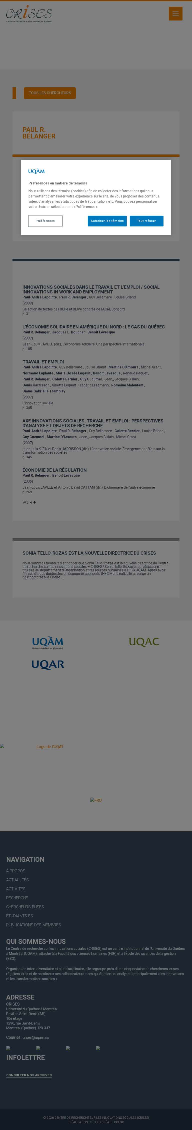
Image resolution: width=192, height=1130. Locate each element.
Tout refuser (146, 221)
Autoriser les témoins (107, 221)
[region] (96, 197)
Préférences (45, 221)
